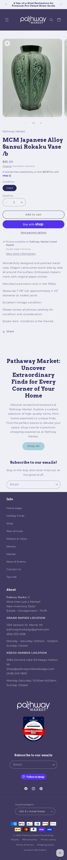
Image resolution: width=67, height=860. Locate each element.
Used (9, 188)
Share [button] (10, 331)
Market (11, 554)
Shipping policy (45, 845)
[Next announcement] (60, 4)
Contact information (35, 850)
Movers (11, 546)
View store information (21, 253)
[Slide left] (26, 123)
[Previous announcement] (6, 4)
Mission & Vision (17, 538)
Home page (14, 508)
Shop (10, 523)
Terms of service (25, 845)
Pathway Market (31, 835)
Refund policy (30, 839)
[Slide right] (40, 123)
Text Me (12, 577)
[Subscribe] (56, 485)
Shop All (33, 446)
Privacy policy (48, 839)
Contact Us (14, 569)
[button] (7, 19)
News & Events (16, 561)
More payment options (34, 232)
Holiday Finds (15, 515)
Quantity (8, 195)
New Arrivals (15, 531)
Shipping (7, 166)
